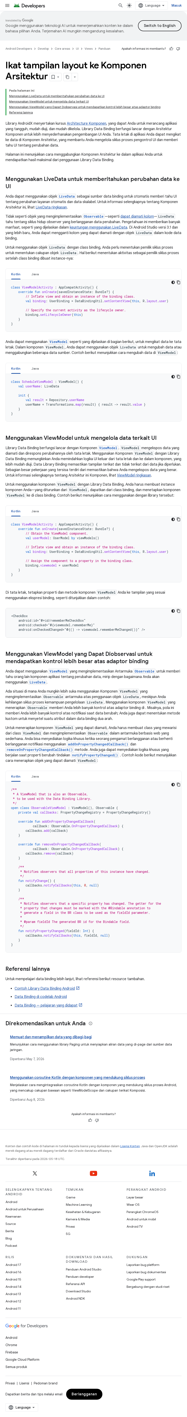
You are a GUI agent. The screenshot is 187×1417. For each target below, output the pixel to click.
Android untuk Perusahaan (24, 1209)
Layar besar (135, 1197)
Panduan (104, 49)
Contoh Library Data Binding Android (45, 988)
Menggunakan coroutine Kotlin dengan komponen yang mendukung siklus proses (77, 1077)
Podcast (11, 1246)
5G (68, 1234)
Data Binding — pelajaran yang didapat (46, 1005)
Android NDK (75, 1298)
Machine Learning (79, 1205)
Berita (9, 1231)
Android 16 (13, 1272)
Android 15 (13, 1279)
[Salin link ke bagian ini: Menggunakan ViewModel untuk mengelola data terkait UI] (161, 438)
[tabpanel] (93, 306)
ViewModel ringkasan (134, 475)
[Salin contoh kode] (178, 282)
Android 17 (13, 1265)
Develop (43, 49)
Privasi (70, 1226)
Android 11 (13, 1308)
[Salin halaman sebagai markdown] (68, 77)
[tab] (16, 274)
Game (70, 1197)
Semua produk (16, 1367)
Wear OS (133, 1205)
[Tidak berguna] (178, 48)
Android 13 (13, 1294)
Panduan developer (80, 1277)
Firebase (11, 1352)
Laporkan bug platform (143, 1265)
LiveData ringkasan (51, 207)
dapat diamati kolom (137, 216)
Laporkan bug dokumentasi (146, 1272)
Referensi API (75, 1284)
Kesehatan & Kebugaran (83, 1212)
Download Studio (78, 1291)
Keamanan (13, 1216)
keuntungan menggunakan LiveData (98, 227)
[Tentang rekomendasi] (90, 1023)
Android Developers (18, 49)
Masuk (176, 5)
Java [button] (35, 274)
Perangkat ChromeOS (142, 1212)
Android (11, 1202)
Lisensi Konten (130, 1146)
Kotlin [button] (16, 274)
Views (89, 49)
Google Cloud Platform (22, 1360)
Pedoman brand (45, 1383)
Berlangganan (84, 1394)
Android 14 (13, 1287)
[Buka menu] (7, 5)
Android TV (135, 1226)
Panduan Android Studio (83, 1269)
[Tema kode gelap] (173, 282)
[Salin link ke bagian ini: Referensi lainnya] (54, 969)
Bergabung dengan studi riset (148, 1287)
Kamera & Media (78, 1219)
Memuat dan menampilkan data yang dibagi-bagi (51, 1037)
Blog (8, 1238)
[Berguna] (171, 48)
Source (10, 1224)
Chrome (11, 1345)
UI (77, 49)
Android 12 (13, 1301)
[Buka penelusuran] (120, 5)
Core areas (62, 49)
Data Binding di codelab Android (41, 996)
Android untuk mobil (141, 1219)
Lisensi (24, 1383)
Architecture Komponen (86, 123)
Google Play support (141, 1279)
